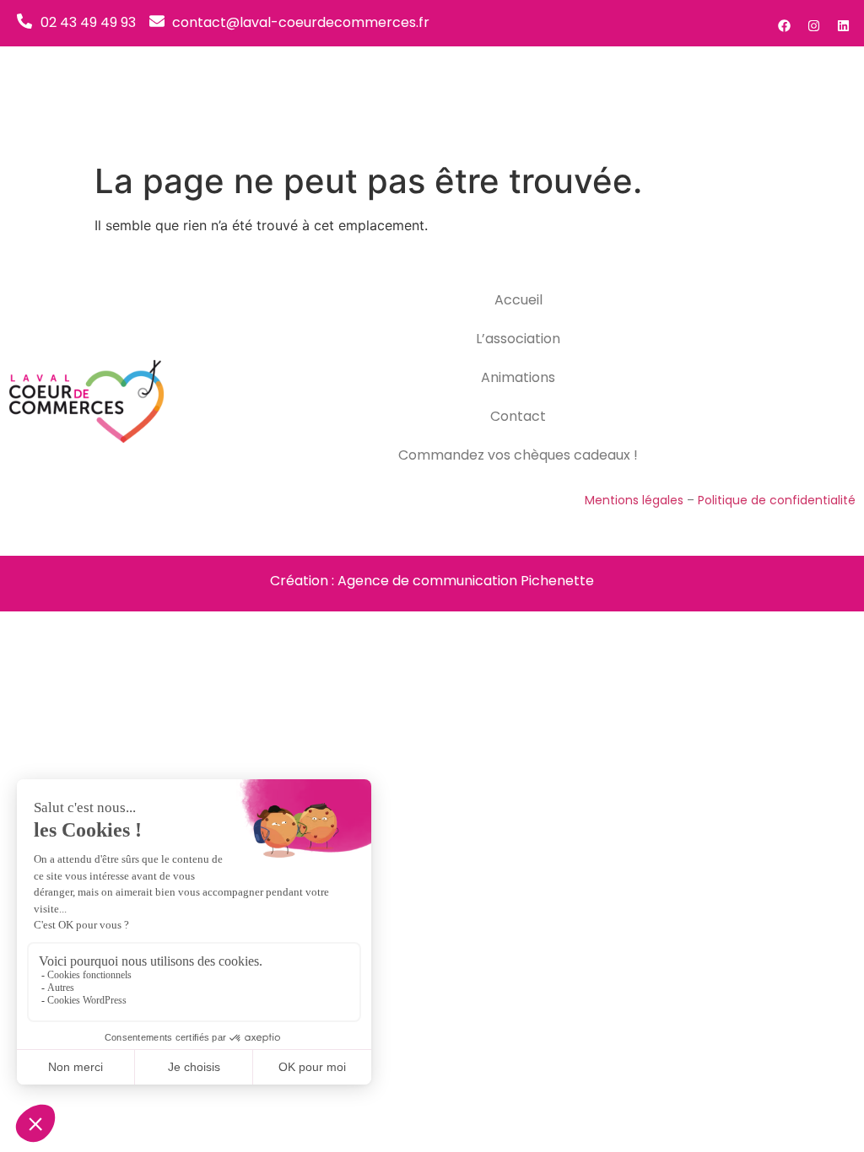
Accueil (518, 300)
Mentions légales (634, 500)
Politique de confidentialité (777, 500)
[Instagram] (813, 25)
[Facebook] (783, 25)
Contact (518, 416)
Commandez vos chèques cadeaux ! (518, 455)
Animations (518, 377)
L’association (518, 338)
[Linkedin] (843, 25)
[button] (830, 100)
